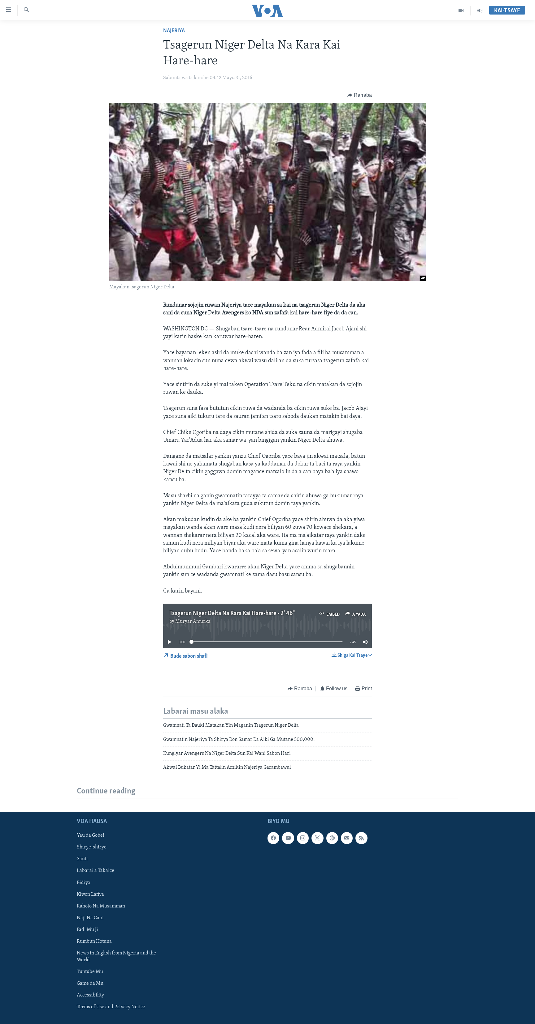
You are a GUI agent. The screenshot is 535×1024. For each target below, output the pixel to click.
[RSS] (361, 838)
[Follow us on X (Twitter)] (317, 838)
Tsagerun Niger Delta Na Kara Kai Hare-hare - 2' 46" (231, 613)
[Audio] (480, 10)
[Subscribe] (347, 838)
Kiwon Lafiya (90, 894)
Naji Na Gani (90, 917)
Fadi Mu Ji (87, 929)
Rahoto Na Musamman (101, 905)
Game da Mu (90, 983)
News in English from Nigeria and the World (116, 956)
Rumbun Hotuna (94, 941)
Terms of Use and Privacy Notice (111, 1007)
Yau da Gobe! (90, 835)
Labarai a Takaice (95, 870)
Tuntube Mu (90, 971)
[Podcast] (332, 838)
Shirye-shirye (92, 847)
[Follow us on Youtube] (288, 838)
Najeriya (174, 31)
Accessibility (90, 995)
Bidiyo (83, 882)
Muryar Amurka (193, 621)
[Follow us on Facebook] (273, 838)
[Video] (461, 10)
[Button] (359, 95)
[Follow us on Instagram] (303, 838)
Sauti (82, 858)
